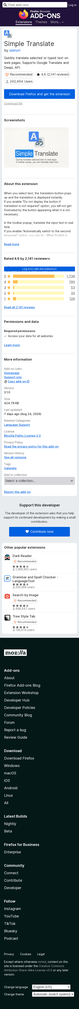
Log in (72, 5)
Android (10, 788)
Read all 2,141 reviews (19, 307)
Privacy (9, 954)
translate (10, 468)
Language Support (17, 424)
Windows (12, 766)
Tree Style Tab (24, 616)
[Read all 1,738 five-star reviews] (38, 276)
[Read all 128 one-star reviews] (38, 298)
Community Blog (18, 715)
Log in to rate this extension (39, 268)
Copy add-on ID (19, 381)
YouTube (11, 916)
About (9, 678)
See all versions (15, 457)
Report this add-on (17, 492)
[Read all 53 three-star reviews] (38, 287)
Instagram (12, 909)
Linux (8, 795)
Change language (16, 987)
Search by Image (25, 595)
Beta (8, 831)
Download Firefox (19, 758)
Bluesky (10, 931)
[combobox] (34, 4)
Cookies (25, 954)
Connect (11, 873)
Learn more (12, 345)
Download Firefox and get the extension (39, 94)
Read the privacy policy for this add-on (31, 446)
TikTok (10, 923)
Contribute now (41, 532)
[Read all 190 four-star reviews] (38, 281)
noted (42, 961)
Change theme (14, 994)
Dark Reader (22, 556)
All (6, 803)
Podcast (11, 938)
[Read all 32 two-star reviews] (38, 293)
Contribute (13, 880)
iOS (7, 780)
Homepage (11, 373)
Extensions (24, 22)
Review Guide (15, 737)
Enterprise (12, 852)
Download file (13, 103)
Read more (11, 244)
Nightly (10, 824)
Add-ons (12, 670)
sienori (14, 50)
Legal (41, 954)
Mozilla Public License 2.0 (22, 435)
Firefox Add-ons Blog (22, 685)
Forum (9, 722)
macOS (10, 773)
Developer (12, 888)
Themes (41, 22)
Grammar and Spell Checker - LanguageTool (35, 579)
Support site (13, 377)
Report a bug (15, 730)
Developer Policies (19, 707)
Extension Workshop (21, 693)
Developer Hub (16, 700)
